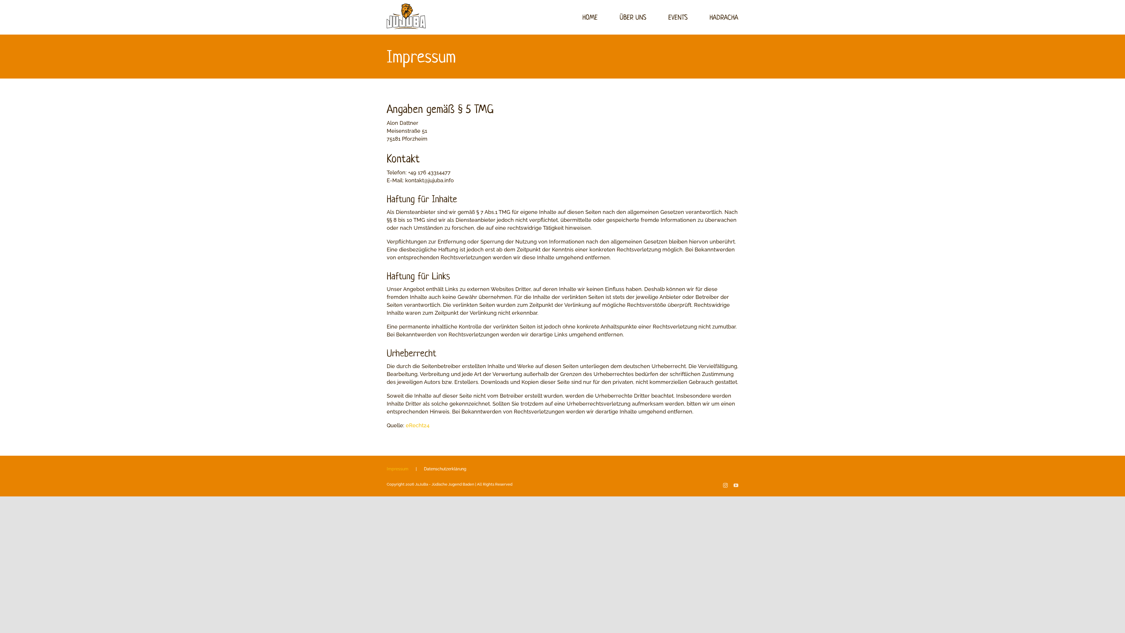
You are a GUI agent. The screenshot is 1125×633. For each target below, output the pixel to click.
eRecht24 (417, 425)
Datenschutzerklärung (445, 469)
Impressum (397, 469)
